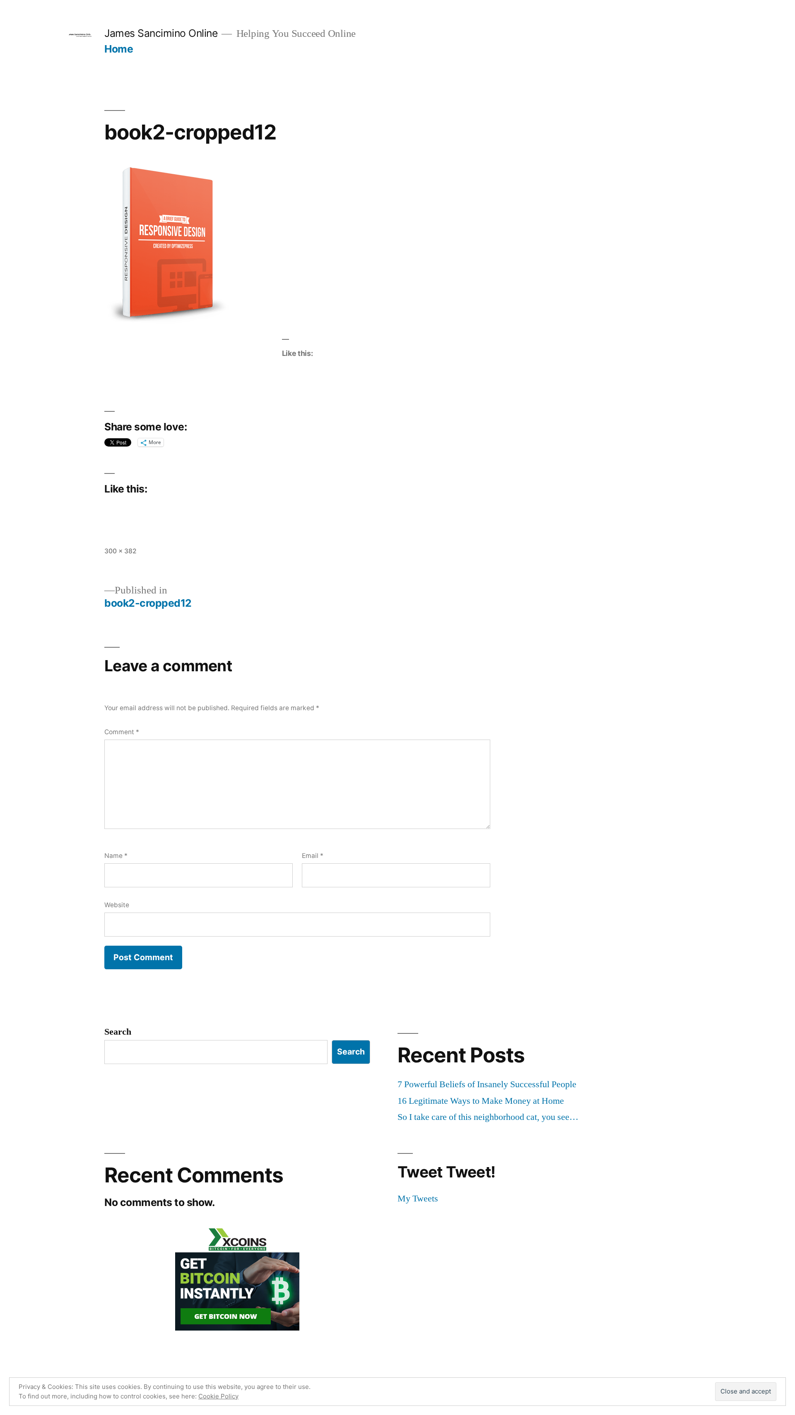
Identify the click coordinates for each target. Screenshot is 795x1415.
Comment (121, 732)
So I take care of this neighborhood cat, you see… (488, 1117)
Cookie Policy (218, 1396)
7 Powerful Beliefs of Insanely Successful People (487, 1084)
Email (312, 856)
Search (117, 1032)
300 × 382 (120, 551)
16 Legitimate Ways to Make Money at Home (481, 1101)
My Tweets (418, 1198)
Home (118, 49)
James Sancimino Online (160, 33)
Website (116, 905)
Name (116, 856)
